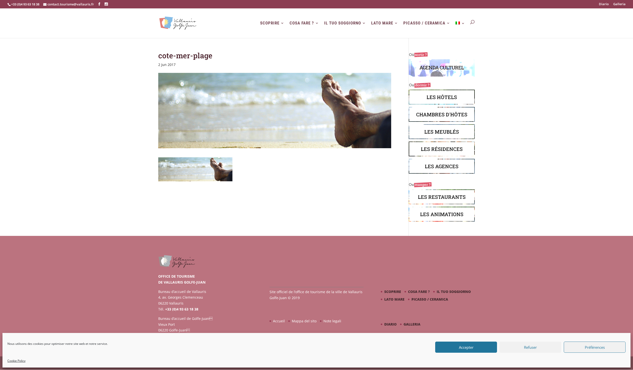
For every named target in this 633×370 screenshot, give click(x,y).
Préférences (595, 347)
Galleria (619, 4)
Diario (604, 4)
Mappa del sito (304, 321)
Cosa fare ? (302, 23)
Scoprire (269, 23)
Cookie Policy (16, 361)
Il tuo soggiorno (342, 23)
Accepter (466, 347)
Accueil (279, 321)
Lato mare (382, 23)
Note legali (332, 321)
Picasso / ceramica (424, 23)
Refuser (530, 347)
